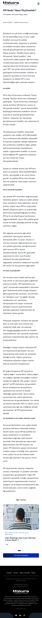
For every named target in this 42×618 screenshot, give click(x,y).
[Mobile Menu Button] (38, 3)
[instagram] (24, 615)
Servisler (15, 573)
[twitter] (16, 615)
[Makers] (11, 4)
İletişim (33, 573)
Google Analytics (13, 330)
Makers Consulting (25, 573)
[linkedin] (20, 615)
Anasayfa (9, 573)
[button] (19, 550)
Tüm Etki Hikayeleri (21, 555)
